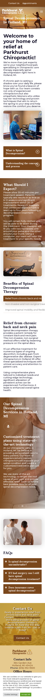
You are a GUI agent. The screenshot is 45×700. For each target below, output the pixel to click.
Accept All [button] (25, 694)
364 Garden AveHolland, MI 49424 (22, 664)
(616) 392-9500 (27, 668)
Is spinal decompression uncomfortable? (23, 563)
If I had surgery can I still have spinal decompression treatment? (24, 576)
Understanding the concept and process (22, 165)
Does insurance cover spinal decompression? (22, 589)
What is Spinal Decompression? (15, 152)
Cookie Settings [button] (10, 694)
